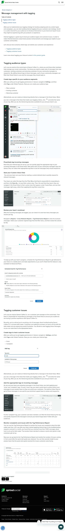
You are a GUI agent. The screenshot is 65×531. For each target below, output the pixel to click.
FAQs (45, 499)
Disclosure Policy (22, 519)
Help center (46, 497)
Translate (24, 510)
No (7, 479)
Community (25, 499)
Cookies (27, 519)
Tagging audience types (9, 19)
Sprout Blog (25, 497)
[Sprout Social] (11, 490)
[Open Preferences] (3, 528)
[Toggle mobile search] (59, 2)
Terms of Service (8, 519)
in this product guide (39, 55)
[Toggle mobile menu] (62, 2)
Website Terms (15, 519)
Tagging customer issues (9, 22)
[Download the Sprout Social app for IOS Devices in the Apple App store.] (48, 509)
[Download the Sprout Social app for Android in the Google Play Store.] (58, 509)
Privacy (3, 519)
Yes (3, 479)
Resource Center (26, 502)
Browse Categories (6, 10)
